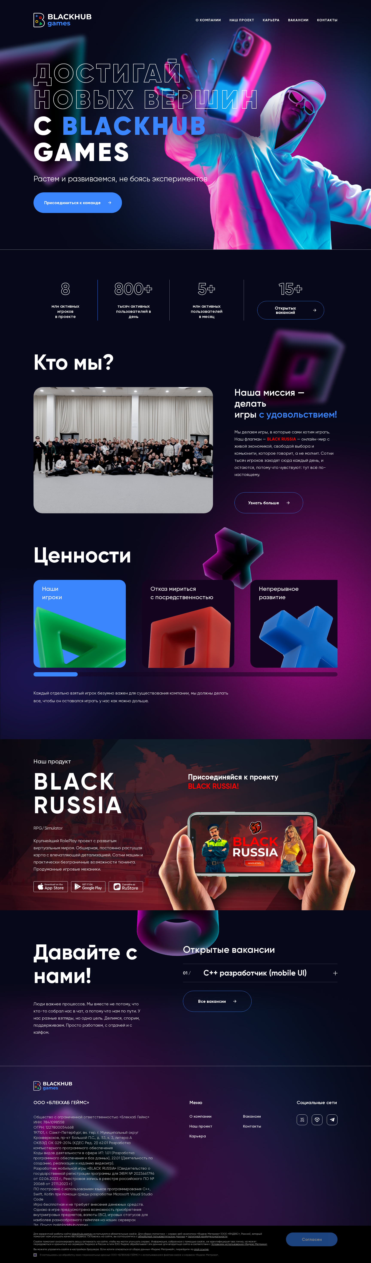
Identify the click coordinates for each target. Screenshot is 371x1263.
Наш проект (242, 20)
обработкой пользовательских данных (161, 1236)
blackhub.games (82, 1233)
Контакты (327, 20)
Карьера (271, 20)
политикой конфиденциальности (207, 1236)
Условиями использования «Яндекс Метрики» (239, 1244)
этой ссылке (201, 1249)
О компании (208, 20)
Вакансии (298, 20)
